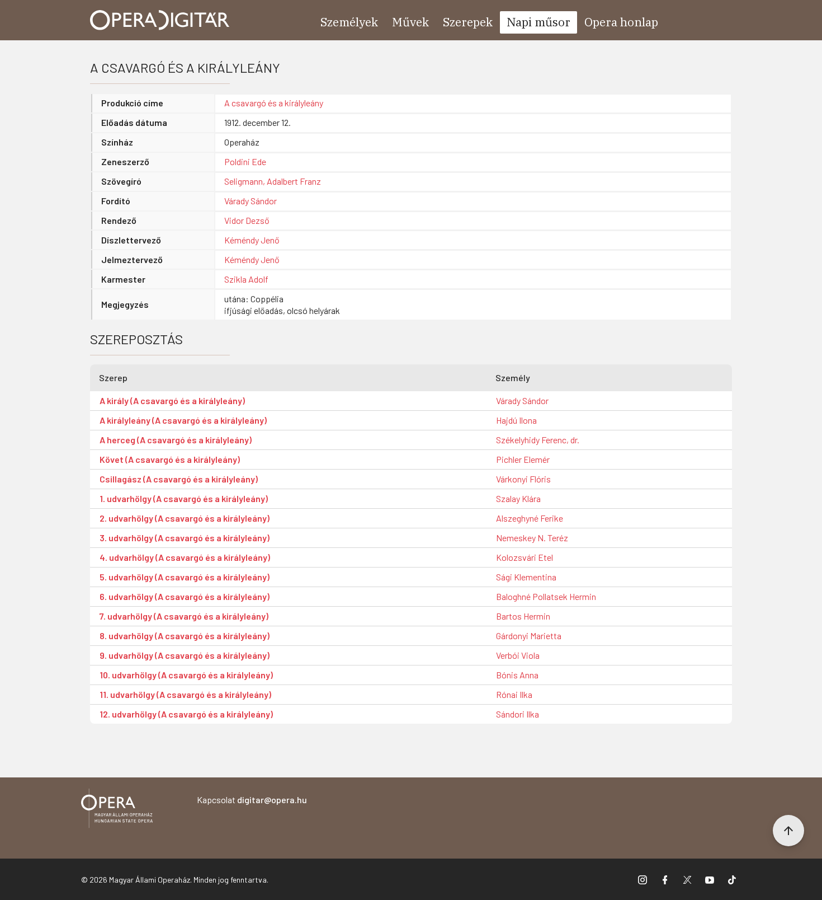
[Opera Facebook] (665, 879)
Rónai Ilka (514, 694)
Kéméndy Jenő (252, 240)
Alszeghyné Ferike (529, 518)
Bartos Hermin (523, 616)
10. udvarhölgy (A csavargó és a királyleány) (186, 674)
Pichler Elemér (523, 459)
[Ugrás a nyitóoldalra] (160, 20)
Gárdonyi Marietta (528, 635)
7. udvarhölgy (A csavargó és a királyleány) (184, 616)
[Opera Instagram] (642, 879)
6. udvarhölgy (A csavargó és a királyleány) (185, 596)
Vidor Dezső (247, 220)
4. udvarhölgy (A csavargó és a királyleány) (185, 557)
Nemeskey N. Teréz (532, 537)
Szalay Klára (518, 498)
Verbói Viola (518, 655)
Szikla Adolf (246, 279)
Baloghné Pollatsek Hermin (546, 596)
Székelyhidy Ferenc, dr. (537, 439)
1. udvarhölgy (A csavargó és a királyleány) (184, 498)
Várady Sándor (250, 200)
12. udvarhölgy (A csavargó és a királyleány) (186, 714)
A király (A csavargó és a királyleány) (172, 400)
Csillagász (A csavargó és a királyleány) (179, 479)
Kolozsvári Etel (524, 557)
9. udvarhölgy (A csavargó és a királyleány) (185, 655)
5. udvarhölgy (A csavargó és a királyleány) (185, 576)
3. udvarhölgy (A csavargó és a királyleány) (185, 537)
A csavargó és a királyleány (273, 102)
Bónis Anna (517, 674)
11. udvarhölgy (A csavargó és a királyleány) (185, 694)
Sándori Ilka (517, 714)
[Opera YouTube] (710, 879)
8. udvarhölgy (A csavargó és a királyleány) (185, 635)
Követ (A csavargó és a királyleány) (170, 459)
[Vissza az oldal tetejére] (788, 830)
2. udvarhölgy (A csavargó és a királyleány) (185, 518)
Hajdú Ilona (516, 420)
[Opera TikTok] (732, 879)
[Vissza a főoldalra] (117, 810)
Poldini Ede (245, 161)
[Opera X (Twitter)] (687, 879)
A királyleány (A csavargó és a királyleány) (183, 420)
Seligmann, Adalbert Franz (272, 181)
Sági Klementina (526, 576)
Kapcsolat (252, 799)
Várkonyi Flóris (523, 479)
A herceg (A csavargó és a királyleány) (176, 439)
